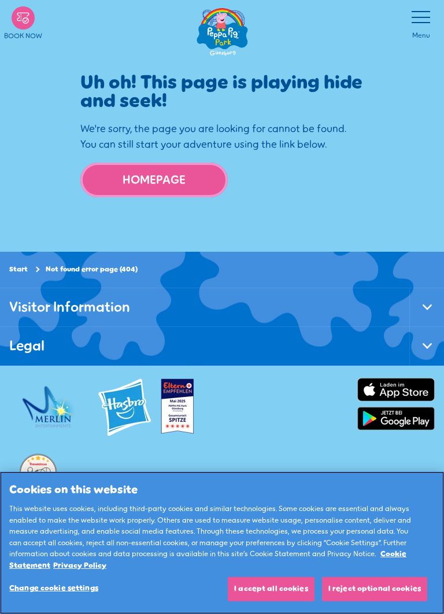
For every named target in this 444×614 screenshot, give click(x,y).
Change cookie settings (53, 588)
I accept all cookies (271, 588)
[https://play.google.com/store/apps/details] (396, 418)
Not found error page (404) (92, 269)
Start (18, 269)
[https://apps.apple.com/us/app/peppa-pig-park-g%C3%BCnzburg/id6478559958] (396, 389)
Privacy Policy (79, 565)
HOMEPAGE (154, 180)
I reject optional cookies (374, 588)
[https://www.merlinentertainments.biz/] (50, 407)
